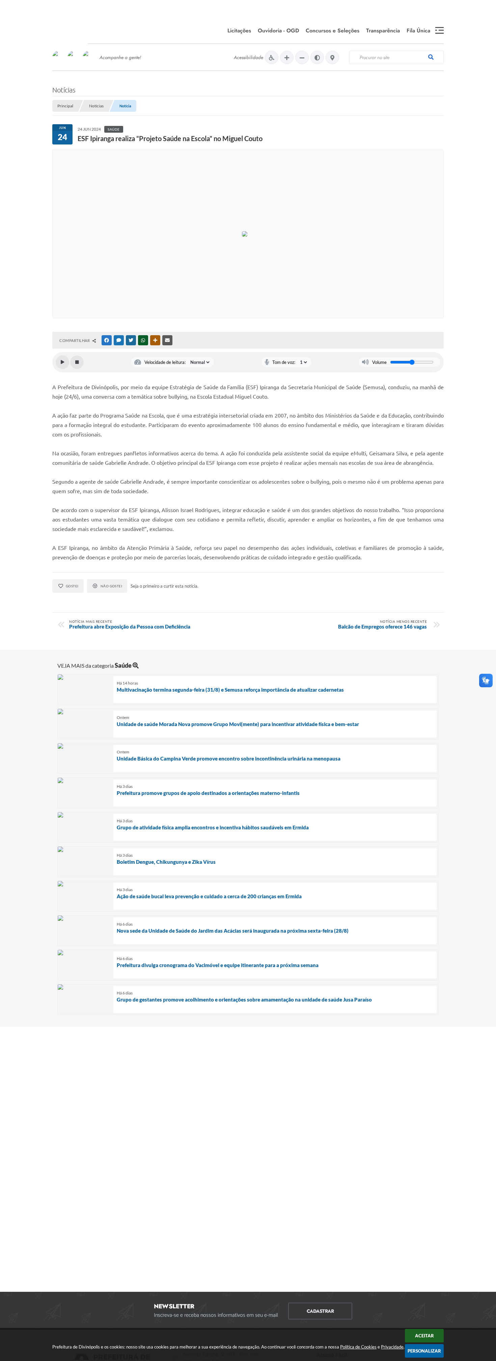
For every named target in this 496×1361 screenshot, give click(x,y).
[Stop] (77, 362)
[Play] (62, 362)
